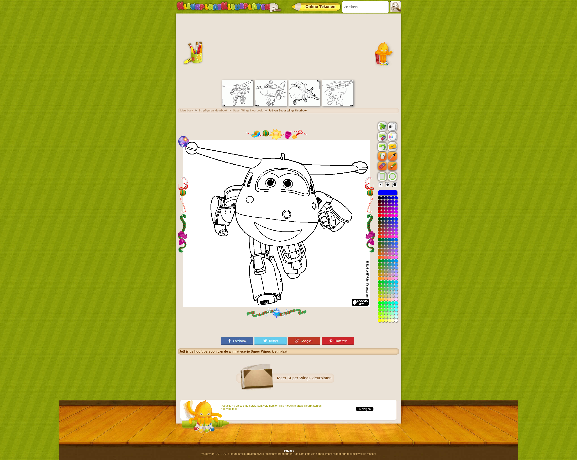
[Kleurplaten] (229, 7)
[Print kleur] (392, 136)
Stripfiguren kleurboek (213, 110)
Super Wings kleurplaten (309, 378)
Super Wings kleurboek (248, 110)
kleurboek (186, 110)
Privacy (289, 450)
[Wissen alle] (382, 136)
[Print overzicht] (392, 126)
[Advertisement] (288, 46)
